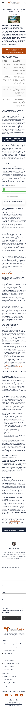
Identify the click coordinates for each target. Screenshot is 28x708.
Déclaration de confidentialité (13, 704)
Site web (4, 600)
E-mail (4, 592)
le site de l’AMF (13, 524)
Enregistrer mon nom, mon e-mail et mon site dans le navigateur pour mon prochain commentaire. (13, 610)
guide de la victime (14, 521)
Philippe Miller (14, 548)
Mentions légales (13, 702)
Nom (3, 585)
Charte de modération (14, 705)
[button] (3, 3)
